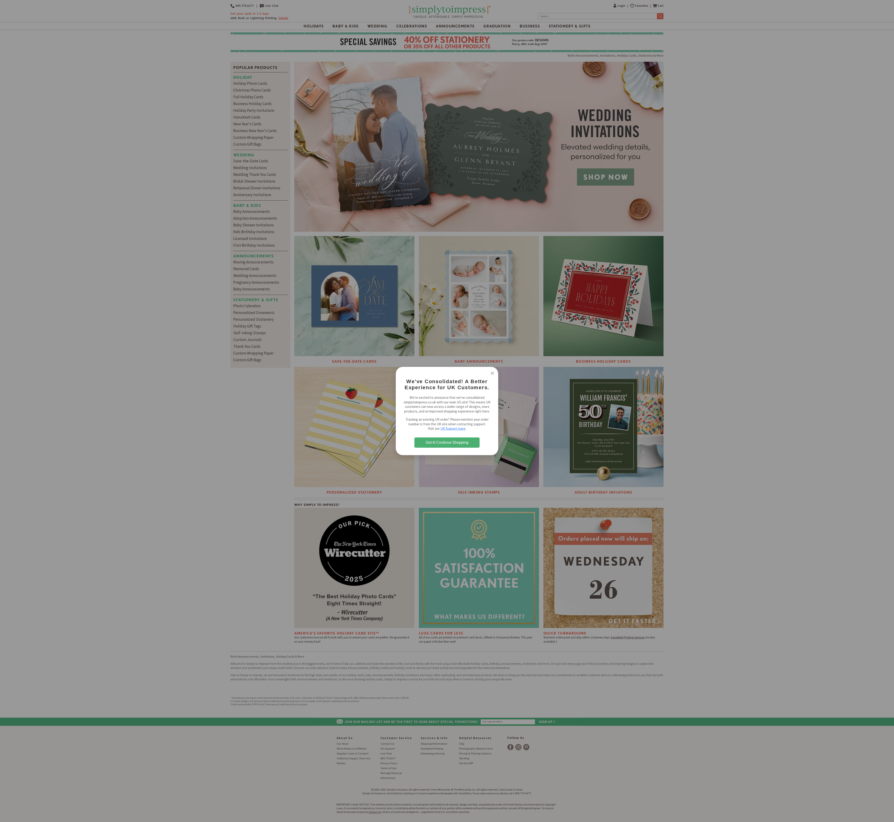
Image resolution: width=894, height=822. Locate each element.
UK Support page (452, 428)
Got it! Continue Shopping (447, 442)
